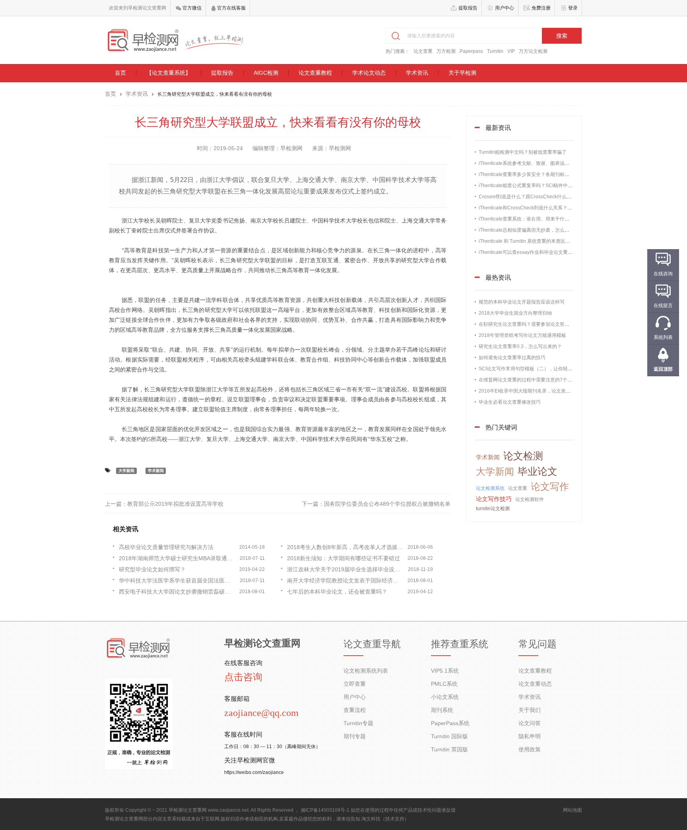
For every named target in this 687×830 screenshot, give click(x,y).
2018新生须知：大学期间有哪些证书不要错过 (343, 558)
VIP (511, 51)
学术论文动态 (369, 72)
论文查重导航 (372, 644)
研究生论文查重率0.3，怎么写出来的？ (520, 346)
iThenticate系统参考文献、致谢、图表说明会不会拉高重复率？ (545, 163)
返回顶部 (663, 369)
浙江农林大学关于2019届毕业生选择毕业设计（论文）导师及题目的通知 (345, 569)
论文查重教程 (315, 72)
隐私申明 (529, 736)
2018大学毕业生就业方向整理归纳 (515, 313)
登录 (573, 8)
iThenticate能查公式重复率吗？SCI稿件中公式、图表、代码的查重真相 (554, 185)
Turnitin (495, 51)
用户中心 (504, 8)
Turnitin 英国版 (449, 749)
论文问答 (529, 723)
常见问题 (537, 644)
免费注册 (541, 8)
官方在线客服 (231, 8)
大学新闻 (126, 470)
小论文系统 (445, 697)
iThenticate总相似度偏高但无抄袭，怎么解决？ (529, 230)
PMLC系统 (444, 684)
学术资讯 (417, 72)
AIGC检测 (266, 72)
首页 (120, 72)
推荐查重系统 (459, 644)
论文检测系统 (490, 488)
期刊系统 (442, 710)
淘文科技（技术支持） (385, 819)
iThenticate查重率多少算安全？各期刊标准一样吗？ (533, 174)
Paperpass (471, 51)
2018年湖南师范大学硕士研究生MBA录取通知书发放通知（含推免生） (177, 558)
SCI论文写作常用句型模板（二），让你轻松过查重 (533, 368)
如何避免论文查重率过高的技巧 (512, 357)
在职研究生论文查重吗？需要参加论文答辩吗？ (529, 324)
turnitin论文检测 (493, 508)
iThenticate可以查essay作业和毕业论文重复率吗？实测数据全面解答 (552, 252)
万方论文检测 (533, 51)
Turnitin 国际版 (449, 736)
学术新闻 (156, 470)
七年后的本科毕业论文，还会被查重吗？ (337, 591)
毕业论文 (537, 471)
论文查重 (423, 51)
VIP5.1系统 (445, 670)
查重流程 (355, 710)
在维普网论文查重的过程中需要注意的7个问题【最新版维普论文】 (549, 380)
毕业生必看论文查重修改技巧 (510, 402)
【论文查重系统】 (168, 72)
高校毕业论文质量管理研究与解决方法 (166, 547)
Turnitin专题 (358, 723)
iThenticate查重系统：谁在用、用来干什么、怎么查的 (536, 219)
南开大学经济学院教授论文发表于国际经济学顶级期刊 (345, 580)
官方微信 (191, 8)
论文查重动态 (535, 684)
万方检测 (446, 51)
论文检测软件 (529, 499)
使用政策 (529, 749)
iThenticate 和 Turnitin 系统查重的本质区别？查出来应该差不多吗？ (551, 241)
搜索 (561, 36)
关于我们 (529, 710)
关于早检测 (462, 72)
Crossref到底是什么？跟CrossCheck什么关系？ (530, 196)
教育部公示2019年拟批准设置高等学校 (175, 504)
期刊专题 (355, 736)
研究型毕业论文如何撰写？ (152, 569)
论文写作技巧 (494, 498)
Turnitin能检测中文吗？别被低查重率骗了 (523, 152)
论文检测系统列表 (366, 670)
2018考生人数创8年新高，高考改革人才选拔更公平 (345, 547)
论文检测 (523, 455)
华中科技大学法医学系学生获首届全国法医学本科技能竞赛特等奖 (177, 580)
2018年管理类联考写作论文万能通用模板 (522, 335)
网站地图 (572, 810)
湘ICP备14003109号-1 (325, 810)
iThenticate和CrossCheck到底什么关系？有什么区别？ (537, 208)
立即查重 (355, 684)
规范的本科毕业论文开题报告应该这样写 (522, 302)
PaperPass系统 (450, 723)
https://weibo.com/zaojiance (254, 772)
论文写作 (550, 486)
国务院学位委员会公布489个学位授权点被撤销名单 (387, 504)
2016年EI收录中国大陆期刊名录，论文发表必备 (529, 391)
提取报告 (467, 8)
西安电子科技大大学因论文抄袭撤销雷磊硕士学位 (177, 591)
